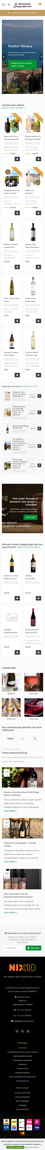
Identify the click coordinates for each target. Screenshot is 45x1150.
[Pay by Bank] (37, 1121)
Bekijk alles (30, 386)
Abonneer (34, 948)
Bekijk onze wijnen (13, 108)
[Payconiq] (29, 1121)
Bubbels (5, 674)
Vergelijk (22, 1105)
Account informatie (22, 1093)
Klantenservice (22, 1081)
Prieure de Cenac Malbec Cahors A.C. (11, 579)
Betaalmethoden (22, 1072)
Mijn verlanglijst (22, 1101)
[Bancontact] (22, 1121)
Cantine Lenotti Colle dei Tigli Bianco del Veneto (33, 355)
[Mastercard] (22, 1133)
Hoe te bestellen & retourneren (22, 1077)
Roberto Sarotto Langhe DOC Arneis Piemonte (11, 247)
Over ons (22, 1048)
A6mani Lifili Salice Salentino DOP (32, 247)
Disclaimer (22, 1064)
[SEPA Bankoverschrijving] (7, 1127)
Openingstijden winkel (22, 1056)
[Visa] (37, 1127)
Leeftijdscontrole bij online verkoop (22, 1052)
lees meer (30, 517)
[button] (4, 57)
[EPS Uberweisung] (29, 1127)
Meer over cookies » (32, 1147)
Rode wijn (28, 699)
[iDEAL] (7, 1121)
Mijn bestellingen (22, 1097)
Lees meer (10, 811)
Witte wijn (6, 699)
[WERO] (14, 1121)
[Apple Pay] (22, 1127)
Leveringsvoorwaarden (22, 1060)
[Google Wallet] (14, 1127)
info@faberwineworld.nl (24, 1021)
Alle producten (22, 1109)
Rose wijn (28, 674)
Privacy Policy (22, 1068)
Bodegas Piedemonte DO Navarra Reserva (11, 633)
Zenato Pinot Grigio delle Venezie (30, 301)
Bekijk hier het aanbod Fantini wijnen (21, 64)
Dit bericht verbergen (15, 1147)
